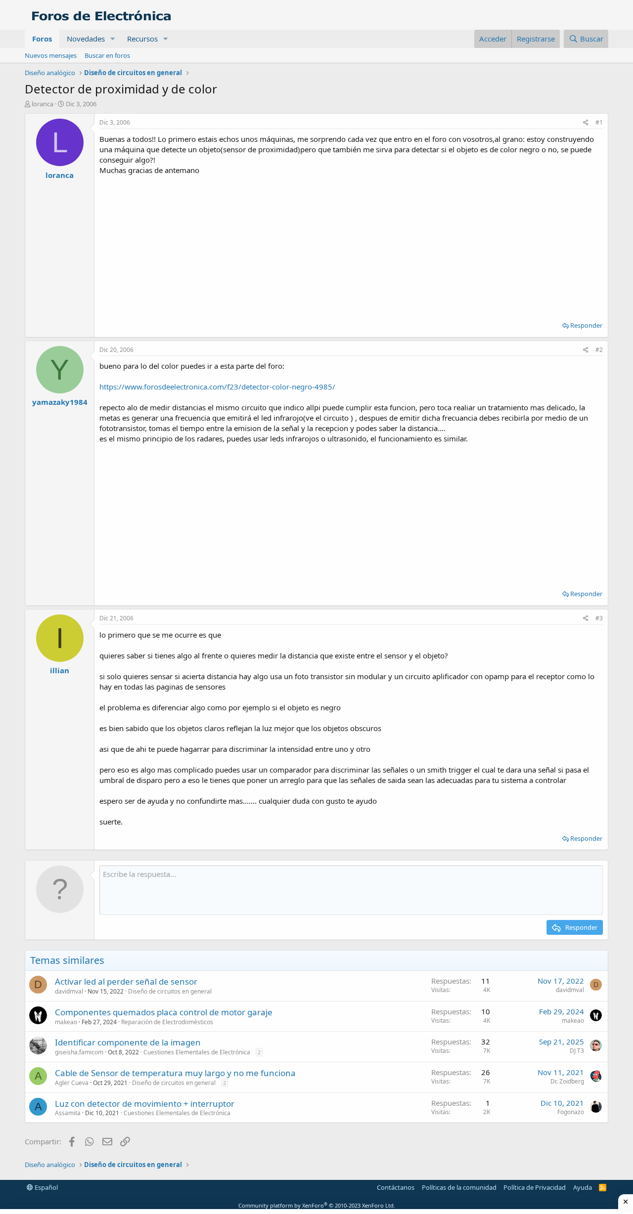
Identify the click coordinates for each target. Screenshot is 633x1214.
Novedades (86, 38)
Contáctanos (395, 1187)
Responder (586, 325)
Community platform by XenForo (316, 1205)
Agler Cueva (72, 1083)
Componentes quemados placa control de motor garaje (163, 1012)
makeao (66, 1022)
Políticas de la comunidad (459, 1187)
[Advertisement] (351, 244)
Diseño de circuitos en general (170, 991)
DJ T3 (577, 1050)
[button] (113, 39)
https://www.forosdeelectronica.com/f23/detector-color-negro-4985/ (217, 386)
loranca (42, 103)
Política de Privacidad (534, 1187)
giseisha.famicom (79, 1052)
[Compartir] (586, 123)
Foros (42, 38)
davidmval (69, 991)
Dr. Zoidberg (567, 1081)
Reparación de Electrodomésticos (167, 1022)
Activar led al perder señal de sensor (126, 981)
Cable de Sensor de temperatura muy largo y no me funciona (175, 1073)
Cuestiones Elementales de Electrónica (196, 1052)
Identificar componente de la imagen (128, 1042)
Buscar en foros (107, 55)
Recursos (142, 38)
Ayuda (582, 1187)
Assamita (68, 1113)
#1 (599, 122)
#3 (599, 618)
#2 (599, 350)
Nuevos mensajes (51, 55)
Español (45, 1187)
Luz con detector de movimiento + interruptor (144, 1103)
